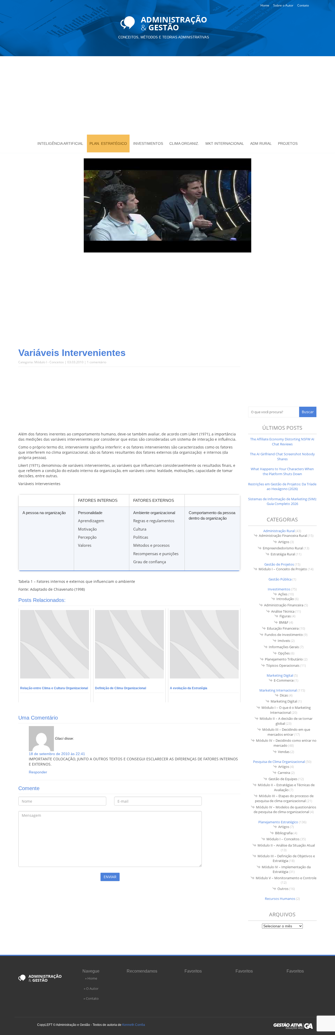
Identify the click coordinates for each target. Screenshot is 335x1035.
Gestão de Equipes (283, 779)
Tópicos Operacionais (282, 665)
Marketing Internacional (278, 690)
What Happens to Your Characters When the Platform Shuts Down (282, 471)
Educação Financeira (283, 628)
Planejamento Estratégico (278, 822)
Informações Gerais (284, 647)
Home (264, 5)
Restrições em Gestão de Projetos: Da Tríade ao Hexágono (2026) (282, 486)
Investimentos (148, 143)
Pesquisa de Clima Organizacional (279, 761)
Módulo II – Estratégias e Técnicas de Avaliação (286, 787)
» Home (91, 978)
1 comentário (96, 362)
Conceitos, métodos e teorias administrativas (163, 37)
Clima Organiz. (184, 143)
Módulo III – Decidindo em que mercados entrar (286, 732)
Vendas (283, 751)
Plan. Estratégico (108, 143)
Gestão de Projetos (279, 564)
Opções (284, 653)
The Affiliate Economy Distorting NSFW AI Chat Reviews (282, 441)
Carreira (284, 772)
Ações (282, 594)
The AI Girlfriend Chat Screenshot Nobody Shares (282, 456)
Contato (303, 5)
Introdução (285, 598)
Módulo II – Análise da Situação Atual (286, 845)
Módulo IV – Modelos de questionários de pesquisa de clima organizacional (285, 809)
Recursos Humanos (280, 898)
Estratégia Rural (283, 554)
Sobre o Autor (283, 5)
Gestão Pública (280, 579)
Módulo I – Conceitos (282, 839)
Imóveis (284, 640)
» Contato (91, 998)
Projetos (288, 143)
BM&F (283, 622)
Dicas (284, 695)
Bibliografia (284, 833)
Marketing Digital (280, 675)
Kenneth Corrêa (133, 1025)
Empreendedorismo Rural (283, 548)
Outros (282, 888)
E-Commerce (284, 680)
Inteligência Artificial (60, 143)
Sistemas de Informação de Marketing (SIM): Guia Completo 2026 (282, 501)
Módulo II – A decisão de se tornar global (286, 721)
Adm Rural (261, 143)
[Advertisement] (167, 95)
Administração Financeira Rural (283, 535)
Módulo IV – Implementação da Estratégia (286, 869)
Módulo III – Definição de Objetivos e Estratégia (286, 858)
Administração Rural (279, 530)
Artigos (283, 541)
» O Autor (91, 988)
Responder (38, 772)
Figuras (285, 616)
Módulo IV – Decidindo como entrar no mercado (286, 743)
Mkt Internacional (224, 143)
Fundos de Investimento (284, 634)
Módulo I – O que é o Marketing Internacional (286, 710)
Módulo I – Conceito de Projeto (283, 569)
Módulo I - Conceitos (49, 362)
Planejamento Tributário (284, 659)
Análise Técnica (282, 611)
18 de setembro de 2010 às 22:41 (57, 754)
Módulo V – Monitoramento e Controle (286, 878)
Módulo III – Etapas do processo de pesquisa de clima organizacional (284, 798)
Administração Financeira (283, 605)
